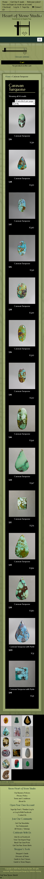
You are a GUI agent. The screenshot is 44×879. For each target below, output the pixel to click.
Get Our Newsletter (22, 823)
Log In (16, 7)
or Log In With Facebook (22, 812)
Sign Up (25, 7)
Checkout (6, 7)
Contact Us (22, 815)
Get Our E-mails (17, 2)
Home (4, 2)
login (12, 4)
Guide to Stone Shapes (22, 862)
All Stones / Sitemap (22, 829)
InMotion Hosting (35, 871)
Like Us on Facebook (22, 837)
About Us (22, 801)
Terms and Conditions (22, 798)
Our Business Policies (22, 793)
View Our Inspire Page (22, 840)
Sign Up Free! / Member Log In (22, 809)
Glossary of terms (22, 57)
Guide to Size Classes (22, 859)
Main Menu (7, 39)
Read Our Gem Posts (22, 843)
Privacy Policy (22, 796)
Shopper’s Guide (22, 853)
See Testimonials (22, 826)
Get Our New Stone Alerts (22, 845)
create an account (24, 4)
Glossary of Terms (22, 856)
